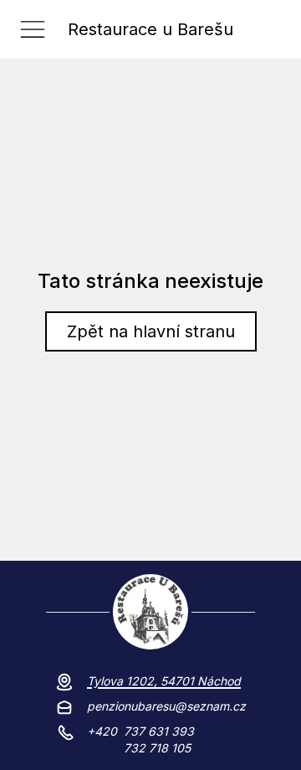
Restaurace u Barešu (150, 29)
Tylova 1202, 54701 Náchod (164, 681)
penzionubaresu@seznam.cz (166, 706)
